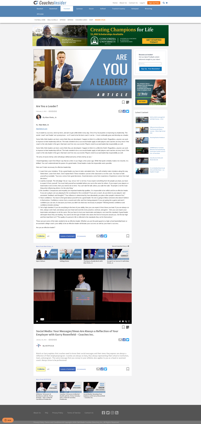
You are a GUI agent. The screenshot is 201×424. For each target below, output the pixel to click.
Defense (70, 20)
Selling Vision (64, 261)
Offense (63, 20)
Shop (91, 20)
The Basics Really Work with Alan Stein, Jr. (93, 262)
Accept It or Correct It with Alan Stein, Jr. (118, 262)
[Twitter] (127, 111)
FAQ (46, 413)
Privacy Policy (57, 413)
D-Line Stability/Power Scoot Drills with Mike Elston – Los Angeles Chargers (157, 170)
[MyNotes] (127, 102)
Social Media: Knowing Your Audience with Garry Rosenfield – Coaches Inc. (94, 395)
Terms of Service (73, 413)
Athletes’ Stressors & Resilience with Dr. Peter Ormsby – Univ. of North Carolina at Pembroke (44, 396)
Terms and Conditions (53, 422)
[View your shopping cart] (167, 3)
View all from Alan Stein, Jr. (120, 246)
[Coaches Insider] (50, 3)
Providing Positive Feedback (157, 137)
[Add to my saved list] (124, 102)
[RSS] (116, 413)
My (40, 236)
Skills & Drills (52, 20)
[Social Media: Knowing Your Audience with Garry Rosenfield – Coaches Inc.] (94, 387)
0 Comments (81, 236)
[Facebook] (124, 111)
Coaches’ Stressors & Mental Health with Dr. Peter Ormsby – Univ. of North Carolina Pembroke (70, 396)
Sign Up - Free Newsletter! (150, 69)
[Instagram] (112, 413)
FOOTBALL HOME (40, 20)
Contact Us (89, 413)
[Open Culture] (47, 254)
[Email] (120, 111)
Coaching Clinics (81, 20)
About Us (37, 413)
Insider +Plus (100, 20)
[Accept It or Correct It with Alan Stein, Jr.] (118, 254)
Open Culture (40, 261)
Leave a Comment (67, 236)
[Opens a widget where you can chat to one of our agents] (8, 420)
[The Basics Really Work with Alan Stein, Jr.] (94, 254)
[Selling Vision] (71, 254)
